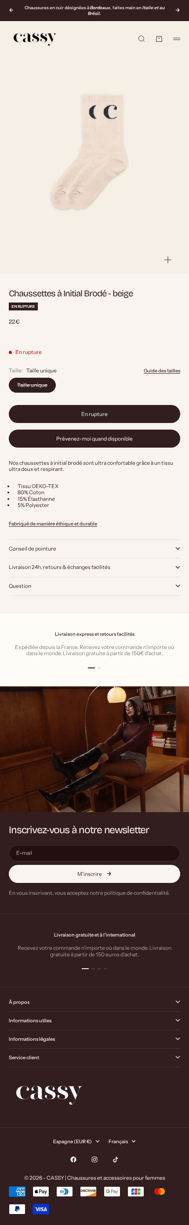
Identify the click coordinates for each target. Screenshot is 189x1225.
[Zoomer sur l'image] (168, 260)
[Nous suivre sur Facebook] (73, 1159)
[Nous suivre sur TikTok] (115, 1159)
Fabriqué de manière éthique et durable (53, 524)
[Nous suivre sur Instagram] (94, 1159)
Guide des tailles (162, 371)
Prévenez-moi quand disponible (94, 438)
